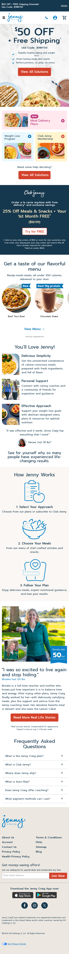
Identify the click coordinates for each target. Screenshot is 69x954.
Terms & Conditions (49, 837)
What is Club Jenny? (18, 765)
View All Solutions (34, 71)
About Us (8, 837)
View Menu (33, 329)
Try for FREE (34, 231)
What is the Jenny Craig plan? (24, 756)
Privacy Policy (11, 852)
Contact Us (9, 847)
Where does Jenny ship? (20, 773)
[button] (55, 17)
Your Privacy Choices (16, 944)
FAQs (39, 842)
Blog (39, 852)
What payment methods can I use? (27, 799)
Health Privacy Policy (16, 857)
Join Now (58, 876)
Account (7, 842)
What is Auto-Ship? (17, 782)
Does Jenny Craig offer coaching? (26, 790)
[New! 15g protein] (49, 298)
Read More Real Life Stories (34, 717)
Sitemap (41, 847)
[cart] (64, 18)
